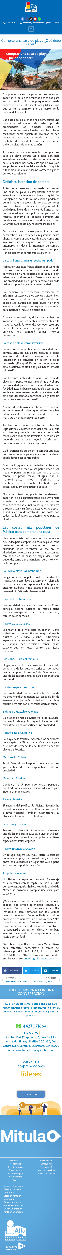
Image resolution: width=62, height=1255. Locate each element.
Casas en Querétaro (13, 1186)
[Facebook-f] (27, 19)
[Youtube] (35, 19)
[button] (31, 29)
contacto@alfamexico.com (38, 958)
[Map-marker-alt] (22, 19)
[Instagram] (31, 19)
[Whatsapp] (39, 19)
